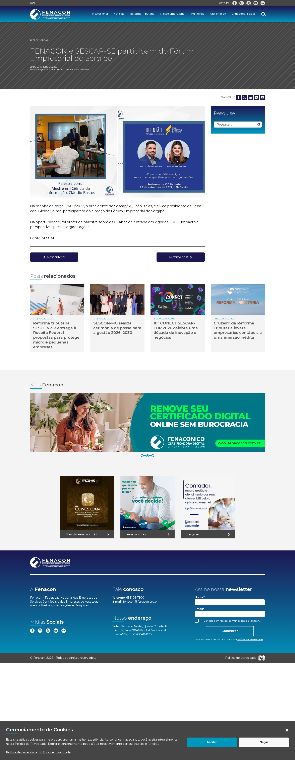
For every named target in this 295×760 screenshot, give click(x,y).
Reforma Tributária (142, 13)
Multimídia (197, 13)
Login (33, 3)
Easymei (193, 534)
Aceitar (212, 742)
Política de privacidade (21, 752)
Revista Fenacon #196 (81, 534)
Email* (199, 609)
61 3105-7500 (135, 597)
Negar (264, 742)
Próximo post (178, 257)
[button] (287, 730)
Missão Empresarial (172, 13)
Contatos (224, 3)
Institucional (100, 13)
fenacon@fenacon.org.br (140, 601)
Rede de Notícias (39, 40)
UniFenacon (218, 13)
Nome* (200, 597)
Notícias (119, 13)
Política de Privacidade (31, 744)
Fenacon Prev (136, 534)
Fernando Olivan (54, 69)
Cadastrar (230, 631)
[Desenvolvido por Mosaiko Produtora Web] (261, 658)
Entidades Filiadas (243, 13)
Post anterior (56, 257)
